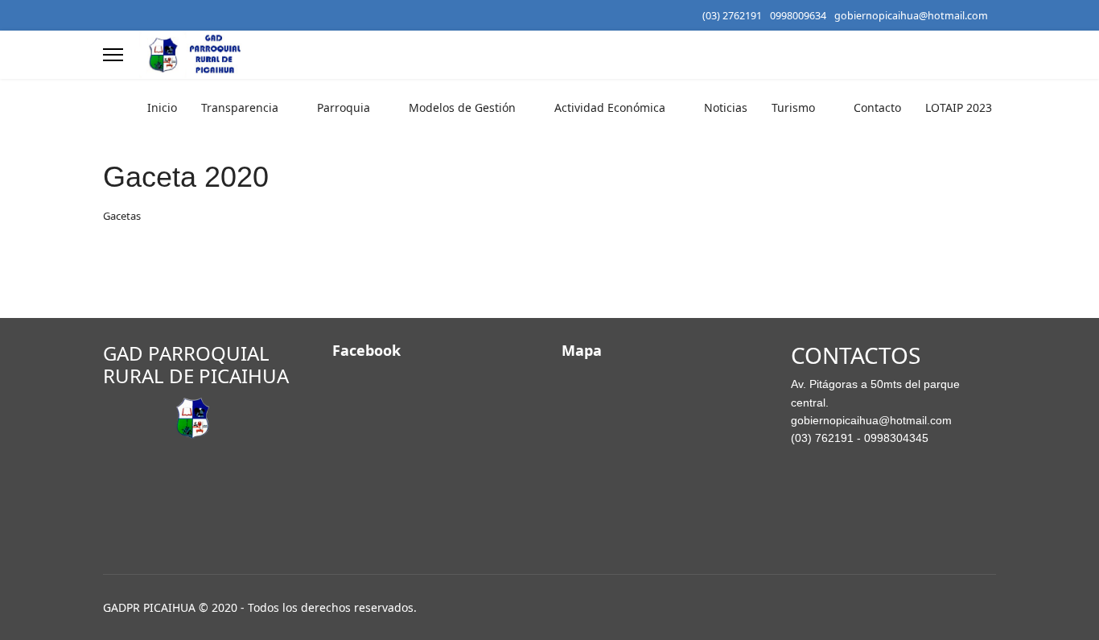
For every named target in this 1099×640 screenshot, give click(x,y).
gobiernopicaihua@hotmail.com (911, 16)
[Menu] (113, 55)
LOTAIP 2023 (958, 107)
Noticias (725, 107)
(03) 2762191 (732, 16)
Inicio (162, 107)
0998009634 (798, 16)
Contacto (877, 107)
